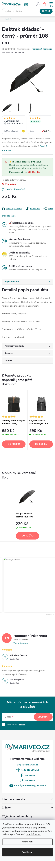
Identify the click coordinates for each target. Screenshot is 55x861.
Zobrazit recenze (20, 643)
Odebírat (43, 716)
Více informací (33, 834)
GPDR (22, 724)
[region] (27, 125)
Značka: (9, 216)
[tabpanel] (14, 420)
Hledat (46, 11)
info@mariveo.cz (30, 764)
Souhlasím (27, 852)
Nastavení (27, 841)
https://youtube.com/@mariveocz (30, 785)
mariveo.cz (30, 775)
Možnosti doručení (16, 189)
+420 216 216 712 (30, 769)
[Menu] (51, 4)
